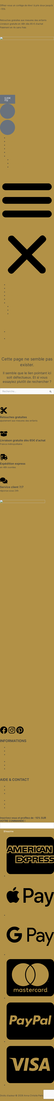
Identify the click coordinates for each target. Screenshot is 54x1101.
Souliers (11, 152)
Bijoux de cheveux (19, 163)
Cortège (11, 141)
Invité (9, 145)
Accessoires (13, 156)
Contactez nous (15, 790)
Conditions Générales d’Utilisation (24, 754)
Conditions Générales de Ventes (23, 793)
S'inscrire (9, 831)
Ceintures (15, 159)
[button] (27, 227)
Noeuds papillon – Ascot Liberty (26, 167)
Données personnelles (18, 747)
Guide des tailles (15, 786)
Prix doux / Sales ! (16, 331)
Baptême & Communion (19, 148)
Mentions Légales (16, 751)
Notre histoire (13, 137)
